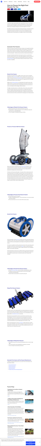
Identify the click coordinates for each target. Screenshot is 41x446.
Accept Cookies (31, 444)
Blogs (28, 1)
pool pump (15, 76)
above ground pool (10, 58)
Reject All (30, 442)
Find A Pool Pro (37, 1)
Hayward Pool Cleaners (12, 364)
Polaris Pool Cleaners (12, 367)
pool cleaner (21, 322)
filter (22, 246)
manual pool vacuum (15, 313)
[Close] (40, 442)
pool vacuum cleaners (14, 270)
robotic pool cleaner (15, 82)
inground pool (24, 166)
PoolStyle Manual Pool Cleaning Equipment (15, 369)
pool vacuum (18, 239)
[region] (20, 442)
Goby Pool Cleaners (12, 368)
